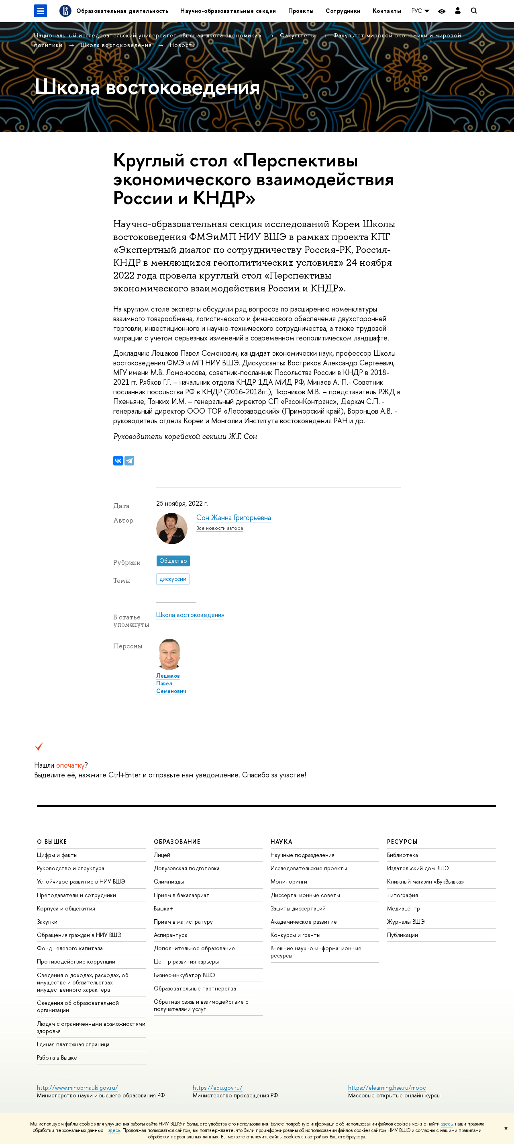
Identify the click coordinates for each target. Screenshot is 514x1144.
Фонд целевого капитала (70, 948)
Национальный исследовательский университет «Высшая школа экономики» (149, 35)
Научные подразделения (303, 855)
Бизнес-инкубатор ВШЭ (184, 975)
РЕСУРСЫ (402, 841)
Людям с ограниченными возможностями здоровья (91, 1027)
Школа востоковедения (117, 45)
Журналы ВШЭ (406, 921)
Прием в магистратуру (183, 921)
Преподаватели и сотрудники (76, 895)
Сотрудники (343, 10)
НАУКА (282, 841)
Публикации (402, 935)
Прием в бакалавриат (182, 895)
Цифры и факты (57, 855)
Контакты (387, 10)
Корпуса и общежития (66, 908)
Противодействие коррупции (76, 961)
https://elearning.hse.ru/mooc (387, 1087)
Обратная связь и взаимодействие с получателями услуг (201, 1005)
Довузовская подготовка (187, 868)
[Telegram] (129, 460)
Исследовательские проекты (309, 868)
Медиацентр (403, 908)
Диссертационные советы (305, 895)
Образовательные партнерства (195, 988)
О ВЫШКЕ (52, 841)
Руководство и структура (70, 868)
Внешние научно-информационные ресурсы (316, 951)
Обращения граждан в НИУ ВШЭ (79, 935)
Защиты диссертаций (298, 908)
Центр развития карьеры (186, 961)
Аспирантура (171, 935)
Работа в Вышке (57, 1057)
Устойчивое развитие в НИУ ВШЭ (81, 881)
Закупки (47, 921)
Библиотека (402, 855)
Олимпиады (169, 881)
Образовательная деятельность (122, 10)
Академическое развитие (304, 921)
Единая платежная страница (73, 1044)
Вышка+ (163, 908)
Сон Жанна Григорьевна (233, 518)
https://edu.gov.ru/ (218, 1087)
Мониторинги (289, 881)
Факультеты (298, 35)
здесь (447, 1124)
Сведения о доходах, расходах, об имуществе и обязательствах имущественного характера (82, 982)
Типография (402, 895)
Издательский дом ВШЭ (418, 868)
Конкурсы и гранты (295, 935)
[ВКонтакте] (118, 460)
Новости (183, 45)
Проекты (301, 10)
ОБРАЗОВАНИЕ (177, 841)
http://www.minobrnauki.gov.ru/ (77, 1087)
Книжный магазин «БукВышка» (425, 881)
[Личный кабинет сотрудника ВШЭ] (458, 11)
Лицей (162, 855)
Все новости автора (219, 528)
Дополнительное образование (194, 948)
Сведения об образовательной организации (78, 1006)
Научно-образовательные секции (228, 10)
